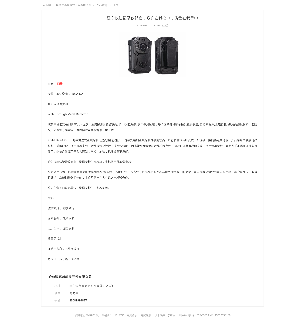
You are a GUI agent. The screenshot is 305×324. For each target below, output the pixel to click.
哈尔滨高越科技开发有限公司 (73, 5)
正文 (116, 5)
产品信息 (102, 5)
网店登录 (132, 315)
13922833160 (222, 315)
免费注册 (146, 315)
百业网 (47, 5)
